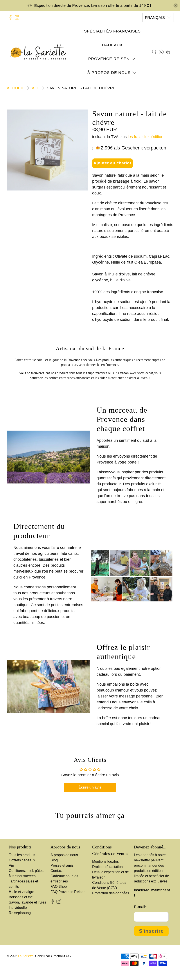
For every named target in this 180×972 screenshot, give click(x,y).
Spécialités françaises (112, 31)
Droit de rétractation (107, 867)
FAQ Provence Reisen (67, 892)
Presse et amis (62, 865)
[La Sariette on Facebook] (10, 17)
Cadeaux (112, 45)
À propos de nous (109, 72)
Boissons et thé (21, 897)
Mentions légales (105, 861)
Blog (54, 860)
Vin (11, 865)
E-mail (140, 907)
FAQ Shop (58, 886)
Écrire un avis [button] (90, 787)
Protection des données (110, 893)
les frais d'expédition (145, 137)
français (155, 17)
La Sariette (25, 956)
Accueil (15, 88)
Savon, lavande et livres (27, 902)
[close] (175, 5)
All (35, 88)
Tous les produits (22, 855)
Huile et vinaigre (21, 892)
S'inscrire (151, 931)
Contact (56, 871)
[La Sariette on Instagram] (17, 17)
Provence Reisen (109, 59)
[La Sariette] (38, 52)
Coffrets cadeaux (22, 860)
